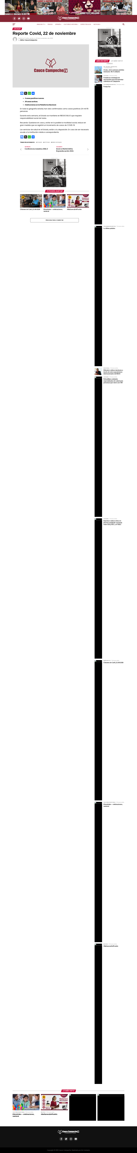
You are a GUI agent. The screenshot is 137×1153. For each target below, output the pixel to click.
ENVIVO (50, 24)
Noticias (97, 24)
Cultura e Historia (70, 24)
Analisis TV (41, 24)
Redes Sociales (56, 142)
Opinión (58, 24)
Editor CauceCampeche (28, 40)
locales (39, 142)
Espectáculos (86, 24)
